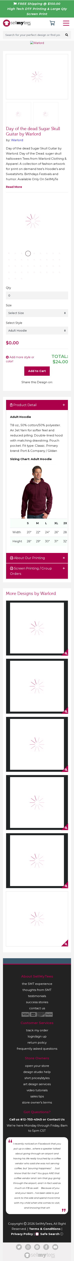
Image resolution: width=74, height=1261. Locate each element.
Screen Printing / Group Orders (31, 571)
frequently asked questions (37, 1048)
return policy (37, 1042)
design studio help (37, 1072)
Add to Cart (37, 371)
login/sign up (37, 1036)
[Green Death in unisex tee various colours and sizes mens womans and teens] (37, 802)
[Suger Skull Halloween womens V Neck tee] (37, 686)
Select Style (14, 323)
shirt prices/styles (37, 1078)
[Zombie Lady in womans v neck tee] (37, 744)
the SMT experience (37, 984)
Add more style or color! (20, 359)
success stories (37, 1002)
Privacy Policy (22, 1234)
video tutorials (37, 1090)
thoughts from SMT (37, 990)
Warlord (17, 140)
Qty (8, 288)
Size (9, 305)
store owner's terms (37, 1102)
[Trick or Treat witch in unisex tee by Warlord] (37, 918)
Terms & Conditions (45, 1229)
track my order (37, 1030)
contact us (37, 1008)
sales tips (37, 1096)
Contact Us (56, 1119)
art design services (37, 1084)
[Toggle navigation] (67, 23)
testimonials (37, 996)
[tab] (37, 405)
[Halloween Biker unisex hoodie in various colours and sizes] (37, 860)
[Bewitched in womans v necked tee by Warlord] (37, 628)
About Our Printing (29, 558)
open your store (37, 1066)
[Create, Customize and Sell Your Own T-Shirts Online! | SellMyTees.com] (17, 23)
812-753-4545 (31, 1119)
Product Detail (24, 405)
